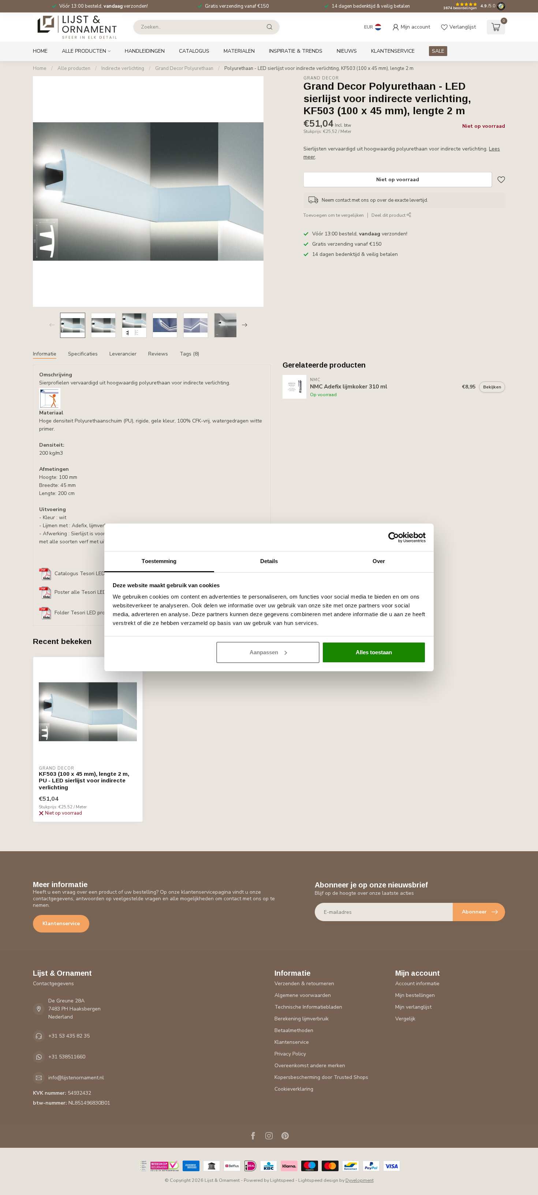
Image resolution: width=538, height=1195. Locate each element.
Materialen (239, 51)
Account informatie (417, 983)
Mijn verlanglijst (413, 1007)
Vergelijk (405, 1018)
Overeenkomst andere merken (309, 1065)
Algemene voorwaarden (302, 995)
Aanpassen (264, 652)
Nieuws (347, 51)
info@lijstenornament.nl (76, 1077)
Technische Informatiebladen (308, 1007)
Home (40, 51)
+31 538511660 (66, 1056)
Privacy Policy (290, 1053)
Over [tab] (379, 561)
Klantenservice (393, 51)
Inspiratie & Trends (295, 51)
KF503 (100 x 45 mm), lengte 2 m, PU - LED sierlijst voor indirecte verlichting (84, 780)
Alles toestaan (374, 652)
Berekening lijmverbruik (301, 1018)
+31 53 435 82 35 (69, 1035)
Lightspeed (282, 1180)
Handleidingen (145, 51)
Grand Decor (321, 78)
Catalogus (194, 51)
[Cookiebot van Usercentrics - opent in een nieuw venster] (394, 537)
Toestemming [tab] (159, 561)
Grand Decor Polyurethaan (184, 68)
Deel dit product (389, 215)
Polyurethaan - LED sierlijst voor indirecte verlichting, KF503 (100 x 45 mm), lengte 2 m (319, 68)
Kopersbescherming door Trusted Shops (321, 1077)
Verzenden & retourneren (304, 983)
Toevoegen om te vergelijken (333, 215)
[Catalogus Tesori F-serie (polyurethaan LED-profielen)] (45, 573)
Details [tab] (269, 561)
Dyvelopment (359, 1180)
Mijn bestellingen (415, 995)
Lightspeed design (318, 1180)
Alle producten (84, 51)
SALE (438, 51)
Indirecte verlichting (122, 68)
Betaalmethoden (293, 1030)
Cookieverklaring (293, 1089)
